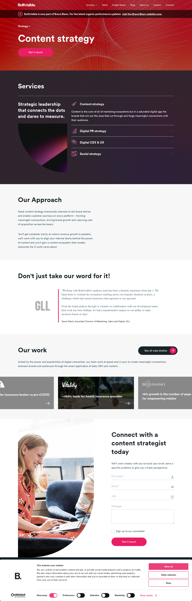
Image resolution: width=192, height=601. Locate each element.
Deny (168, 583)
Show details (146, 595)
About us (144, 5)
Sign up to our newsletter (130, 531)
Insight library (119, 5)
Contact (170, 5)
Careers (157, 5)
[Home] (26, 5)
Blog (132, 5)
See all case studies (155, 350)
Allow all (168, 566)
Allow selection (168, 575)
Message (116, 506)
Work (105, 5)
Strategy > (24, 26)
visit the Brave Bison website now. (142, 14)
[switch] (81, 595)
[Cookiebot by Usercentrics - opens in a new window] (18, 595)
